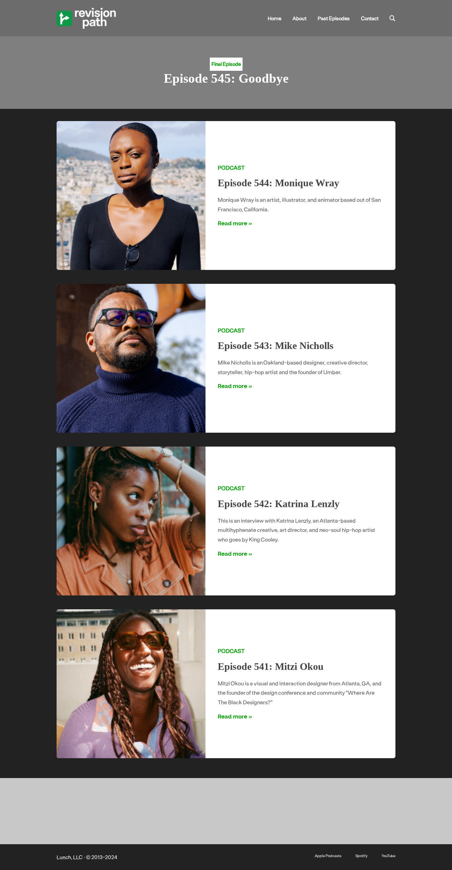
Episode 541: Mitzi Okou (271, 666)
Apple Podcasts (328, 855)
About (299, 18)
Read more (232, 223)
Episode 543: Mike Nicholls (276, 345)
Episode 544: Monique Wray (278, 183)
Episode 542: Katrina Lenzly (278, 504)
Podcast (231, 167)
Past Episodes (334, 18)
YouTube (388, 855)
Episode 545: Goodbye (226, 78)
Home (274, 18)
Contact (370, 18)
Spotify (361, 855)
